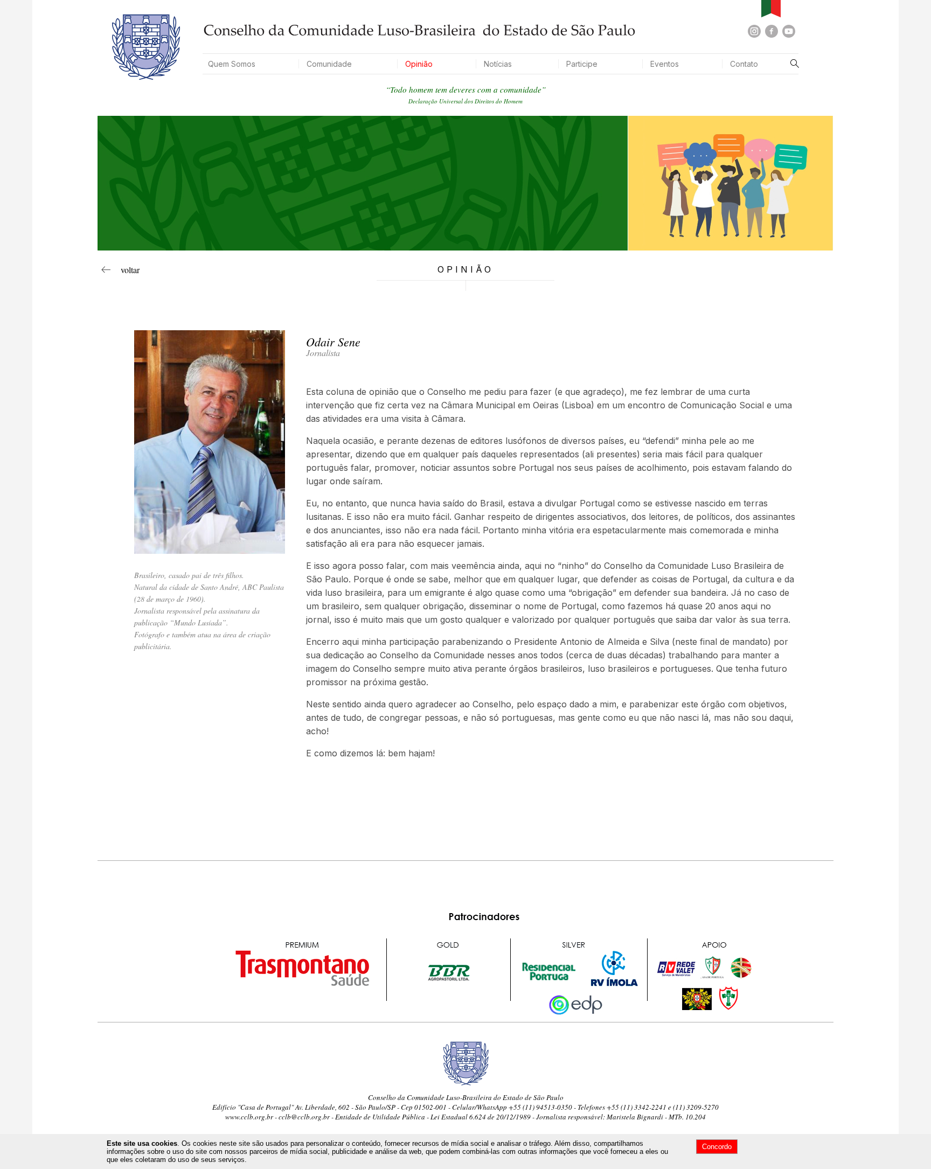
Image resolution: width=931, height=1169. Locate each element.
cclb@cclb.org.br (304, 1117)
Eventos (664, 63)
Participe (581, 63)
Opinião (419, 63)
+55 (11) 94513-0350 (540, 1107)
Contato (744, 63)
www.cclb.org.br (249, 1117)
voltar (125, 269)
